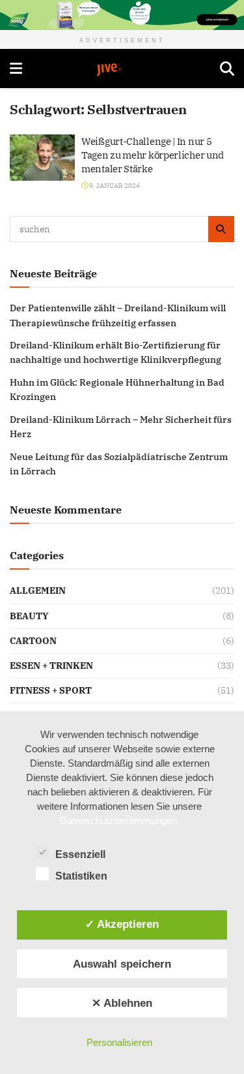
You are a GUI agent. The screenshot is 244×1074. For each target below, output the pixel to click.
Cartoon (33, 641)
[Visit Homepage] (121, 69)
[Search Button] (227, 68)
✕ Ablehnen (122, 1003)
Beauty (29, 616)
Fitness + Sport (51, 690)
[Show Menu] (16, 68)
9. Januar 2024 (114, 185)
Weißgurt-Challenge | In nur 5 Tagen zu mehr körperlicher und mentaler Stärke (152, 155)
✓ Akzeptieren (122, 924)
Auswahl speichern (122, 964)
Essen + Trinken (51, 665)
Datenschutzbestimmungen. (120, 820)
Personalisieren (119, 1042)
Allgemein (38, 590)
